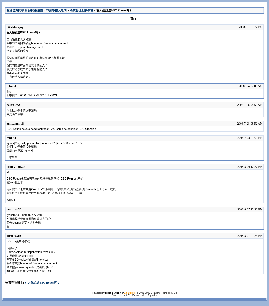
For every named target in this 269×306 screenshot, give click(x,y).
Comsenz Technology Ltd (164, 292)
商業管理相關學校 (81, 10)
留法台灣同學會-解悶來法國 (25, 10)
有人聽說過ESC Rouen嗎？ (42, 282)
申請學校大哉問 (56, 10)
